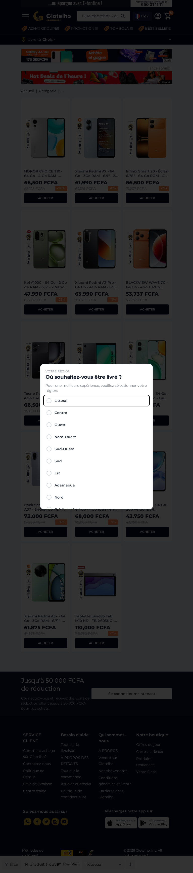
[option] (96, 400)
